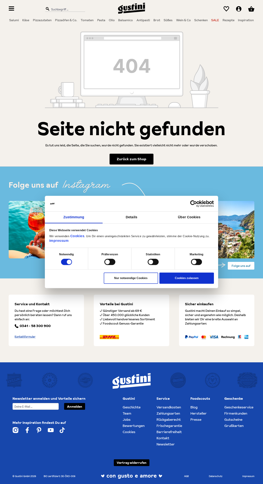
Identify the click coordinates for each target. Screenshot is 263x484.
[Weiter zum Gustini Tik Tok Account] (62, 430)
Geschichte (132, 407)
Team (127, 413)
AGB (186, 476)
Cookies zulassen (187, 278)
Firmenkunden (235, 413)
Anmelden (74, 406)
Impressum (59, 241)
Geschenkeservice (238, 407)
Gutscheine (233, 419)
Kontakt (163, 438)
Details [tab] (131, 217)
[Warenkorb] (251, 9)
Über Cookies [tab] (189, 217)
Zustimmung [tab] (73, 217)
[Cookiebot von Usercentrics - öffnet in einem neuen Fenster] (197, 203)
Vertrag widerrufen (132, 462)
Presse (195, 419)
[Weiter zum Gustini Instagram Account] (15, 430)
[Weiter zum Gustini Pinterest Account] (39, 430)
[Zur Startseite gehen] (131, 8)
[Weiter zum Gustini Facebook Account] (27, 430)
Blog (194, 407)
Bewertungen (134, 425)
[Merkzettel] (226, 9)
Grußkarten (234, 425)
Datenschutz (215, 476)
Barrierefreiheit (169, 431)
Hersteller (198, 413)
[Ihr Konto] (238, 9)
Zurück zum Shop (131, 159)
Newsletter (166, 444)
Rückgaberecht (169, 419)
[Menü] (11, 9)
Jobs (127, 419)
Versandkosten (169, 407)
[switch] (109, 262)
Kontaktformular (25, 337)
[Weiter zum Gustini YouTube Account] (51, 430)
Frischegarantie (169, 425)
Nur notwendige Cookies (130, 278)
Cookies (77, 236)
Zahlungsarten (168, 413)
